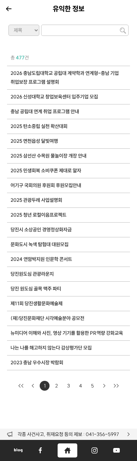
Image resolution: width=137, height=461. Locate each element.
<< (21, 386)
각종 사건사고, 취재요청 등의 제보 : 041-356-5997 (68, 434)
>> (116, 386)
